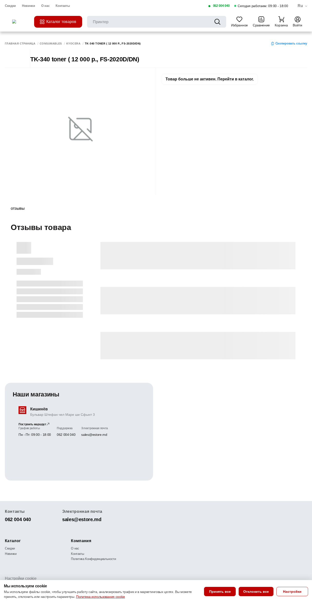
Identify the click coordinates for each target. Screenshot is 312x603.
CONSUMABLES (51, 43)
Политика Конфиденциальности (93, 559)
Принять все (220, 591)
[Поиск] (217, 22)
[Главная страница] (20, 22)
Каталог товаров (61, 22)
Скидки (10, 6)
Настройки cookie (21, 578)
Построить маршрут (33, 424)
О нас (45, 6)
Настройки (292, 591)
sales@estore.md (94, 435)
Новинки (28, 6)
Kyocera (73, 43)
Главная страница (20, 43)
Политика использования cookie (100, 597)
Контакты (63, 6)
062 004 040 (221, 6)
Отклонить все (256, 591)
